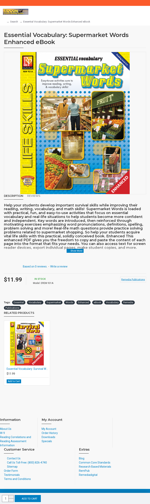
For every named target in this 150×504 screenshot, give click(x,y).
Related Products (19, 313)
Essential (19, 302)
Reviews (33, 196)
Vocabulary (112, 302)
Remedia (128, 302)
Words (69, 302)
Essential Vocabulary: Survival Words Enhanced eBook (28, 368)
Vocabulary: (35, 302)
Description (13, 196)
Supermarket (53, 302)
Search (14, 21)
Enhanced (83, 302)
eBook (97, 302)
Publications (12, 307)
